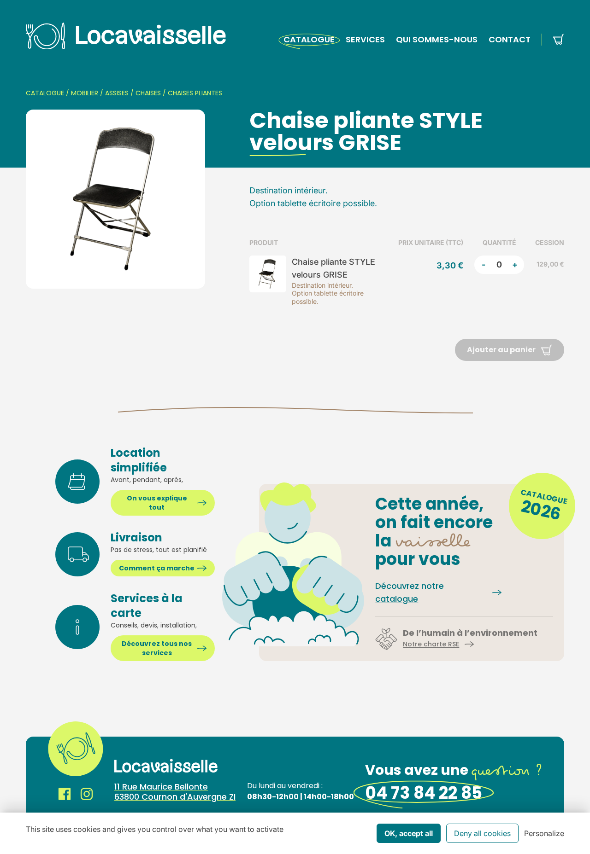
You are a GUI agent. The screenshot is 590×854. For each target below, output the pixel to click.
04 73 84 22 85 (423, 793)
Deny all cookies (482, 833)
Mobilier (84, 93)
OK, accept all (408, 833)
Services (365, 39)
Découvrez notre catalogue (409, 592)
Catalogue (309, 39)
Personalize (544, 833)
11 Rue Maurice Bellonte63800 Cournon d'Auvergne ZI (175, 792)
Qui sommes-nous (437, 39)
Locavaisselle (126, 35)
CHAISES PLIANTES (195, 93)
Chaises (148, 93)
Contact (510, 39)
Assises (117, 93)
